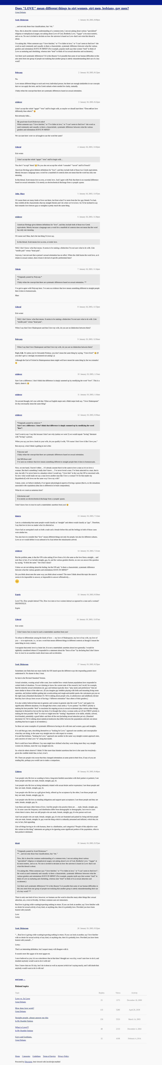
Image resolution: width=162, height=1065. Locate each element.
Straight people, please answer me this (31, 1017)
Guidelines (36, 1056)
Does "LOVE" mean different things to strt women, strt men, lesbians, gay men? (72, 8)
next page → (20, 979)
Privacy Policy (63, 1056)
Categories (26, 1056)
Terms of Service (49, 1056)
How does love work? (24, 1008)
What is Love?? (22, 1027)
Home (17, 1056)
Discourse (28, 1062)
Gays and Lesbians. (23, 1037)
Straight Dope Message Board (12, 2)
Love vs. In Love (22, 998)
